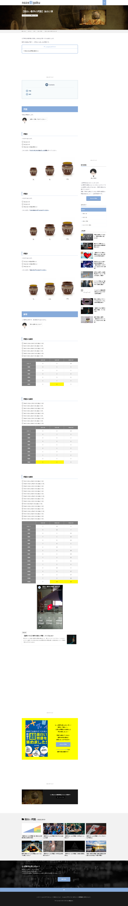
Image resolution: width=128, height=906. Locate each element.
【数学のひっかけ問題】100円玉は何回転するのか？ (53, 854)
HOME (24, 31)
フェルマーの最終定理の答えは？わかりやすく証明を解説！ (99, 291)
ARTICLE (29, 31)
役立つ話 (85, 217)
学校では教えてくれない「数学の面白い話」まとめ (99, 236)
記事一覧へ (64, 879)
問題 (30, 91)
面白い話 (85, 213)
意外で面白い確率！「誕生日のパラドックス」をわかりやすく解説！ (99, 319)
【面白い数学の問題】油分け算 (50, 31)
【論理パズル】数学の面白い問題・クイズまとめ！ (38, 635)
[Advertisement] (50, 65)
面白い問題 (34, 15)
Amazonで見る (63, 744)
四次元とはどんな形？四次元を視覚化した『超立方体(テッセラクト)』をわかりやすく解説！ (100, 265)
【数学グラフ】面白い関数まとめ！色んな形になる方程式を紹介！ (99, 254)
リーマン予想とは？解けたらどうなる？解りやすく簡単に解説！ (99, 282)
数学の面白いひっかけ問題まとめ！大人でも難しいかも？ (32, 854)
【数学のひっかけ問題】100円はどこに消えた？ (74, 836)
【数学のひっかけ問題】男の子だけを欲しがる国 (53, 836)
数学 (34, 31)
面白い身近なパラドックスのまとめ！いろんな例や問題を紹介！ (99, 300)
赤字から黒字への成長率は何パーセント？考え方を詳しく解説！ (99, 273)
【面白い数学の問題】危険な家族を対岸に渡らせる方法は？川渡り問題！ (96, 854)
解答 (30, 94)
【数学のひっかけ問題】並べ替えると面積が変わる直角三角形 (32, 836)
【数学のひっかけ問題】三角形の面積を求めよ (75, 854)
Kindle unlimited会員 (62, 749)
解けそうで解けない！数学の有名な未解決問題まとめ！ (99, 245)
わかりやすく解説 (87, 225)
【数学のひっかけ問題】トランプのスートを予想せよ (96, 836)
